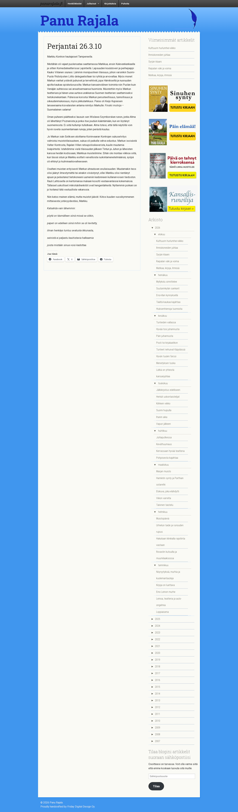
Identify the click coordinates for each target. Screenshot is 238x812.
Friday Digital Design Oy (81, 806)
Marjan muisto (163, 471)
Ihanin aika (161, 417)
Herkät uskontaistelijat (168, 396)
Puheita (125, 3)
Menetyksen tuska (165, 363)
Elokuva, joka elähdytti (167, 491)
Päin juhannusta (164, 335)
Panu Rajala (79, 20)
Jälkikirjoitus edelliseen (168, 389)
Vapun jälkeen (163, 423)
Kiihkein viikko (163, 403)
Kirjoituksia (110, 3)
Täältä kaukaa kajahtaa (168, 302)
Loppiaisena (162, 611)
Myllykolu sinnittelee (166, 281)
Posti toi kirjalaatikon (167, 342)
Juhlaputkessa (164, 437)
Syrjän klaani (155, 61)
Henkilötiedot (74, 3)
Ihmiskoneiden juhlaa (159, 54)
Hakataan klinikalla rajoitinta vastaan (170, 542)
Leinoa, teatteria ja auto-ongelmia (168, 602)
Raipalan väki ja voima (159, 68)
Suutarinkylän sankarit (167, 288)
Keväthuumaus (164, 444)
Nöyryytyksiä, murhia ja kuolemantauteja (168, 575)
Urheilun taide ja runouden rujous (169, 528)
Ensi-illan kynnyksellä (167, 295)
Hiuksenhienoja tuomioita (169, 308)
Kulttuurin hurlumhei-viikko (162, 48)
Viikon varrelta (163, 498)
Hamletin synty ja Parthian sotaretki (169, 481)
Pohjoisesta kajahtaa (167, 457)
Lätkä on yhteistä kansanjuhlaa (165, 373)
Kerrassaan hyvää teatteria (170, 451)
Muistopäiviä (162, 518)
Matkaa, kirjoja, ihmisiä (160, 75)
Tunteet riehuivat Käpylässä (170, 349)
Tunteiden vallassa (166, 322)
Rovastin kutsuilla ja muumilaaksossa (166, 555)
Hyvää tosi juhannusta (167, 329)
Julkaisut (91, 3)
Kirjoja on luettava (165, 585)
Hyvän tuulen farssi (166, 356)
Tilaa (156, 786)
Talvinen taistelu (164, 504)
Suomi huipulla (163, 410)
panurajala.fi (51, 3)
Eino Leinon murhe (165, 591)
